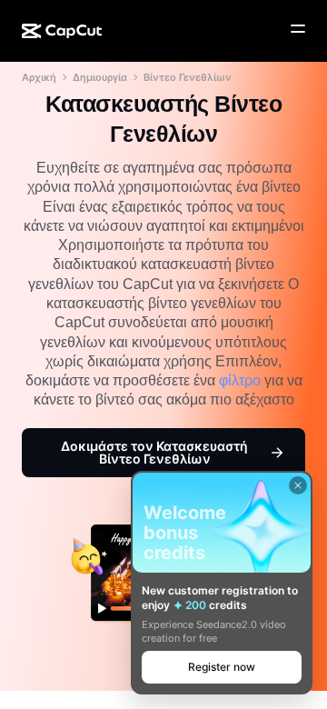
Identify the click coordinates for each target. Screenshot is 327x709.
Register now (221, 667)
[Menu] (298, 29)
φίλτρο (240, 380)
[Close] (298, 485)
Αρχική (39, 77)
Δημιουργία (100, 77)
